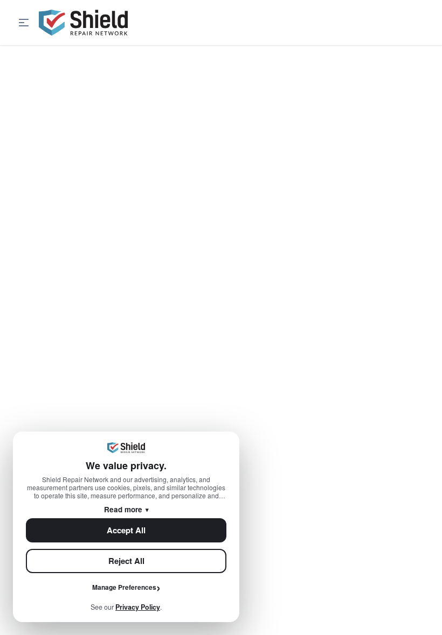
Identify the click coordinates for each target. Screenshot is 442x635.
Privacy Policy (137, 607)
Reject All (126, 561)
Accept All (126, 530)
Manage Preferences (124, 587)
